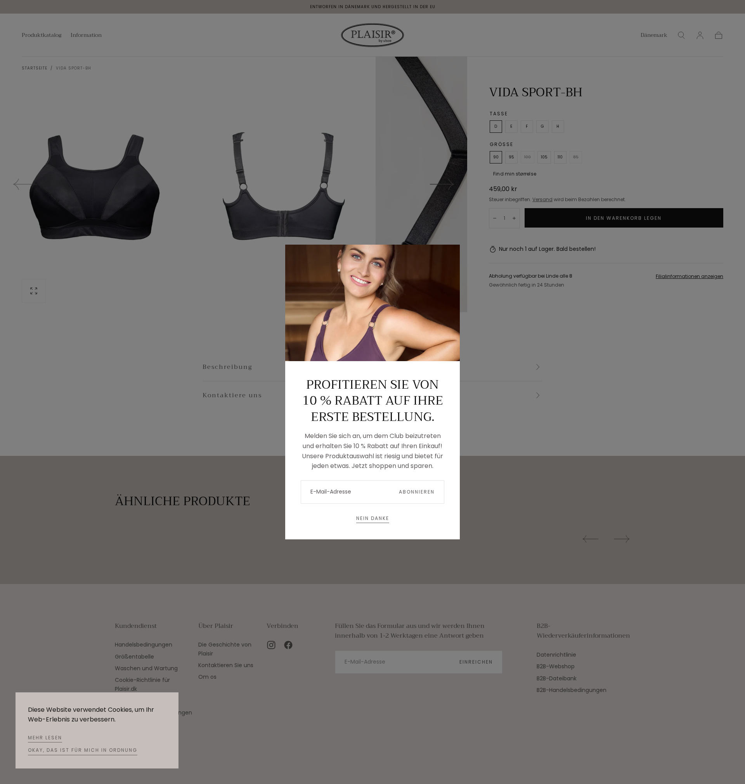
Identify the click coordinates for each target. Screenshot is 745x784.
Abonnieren (417, 491)
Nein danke (372, 518)
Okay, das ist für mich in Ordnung (82, 750)
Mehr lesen (45, 737)
